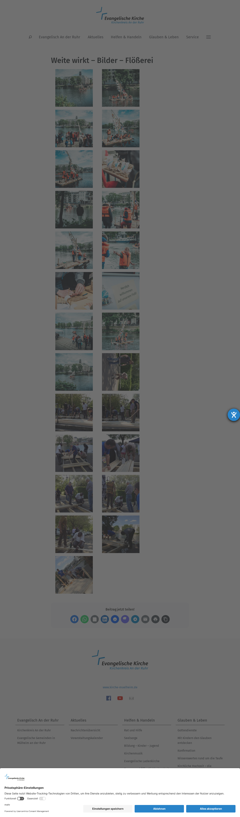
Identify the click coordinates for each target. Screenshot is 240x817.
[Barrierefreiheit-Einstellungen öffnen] (234, 415)
